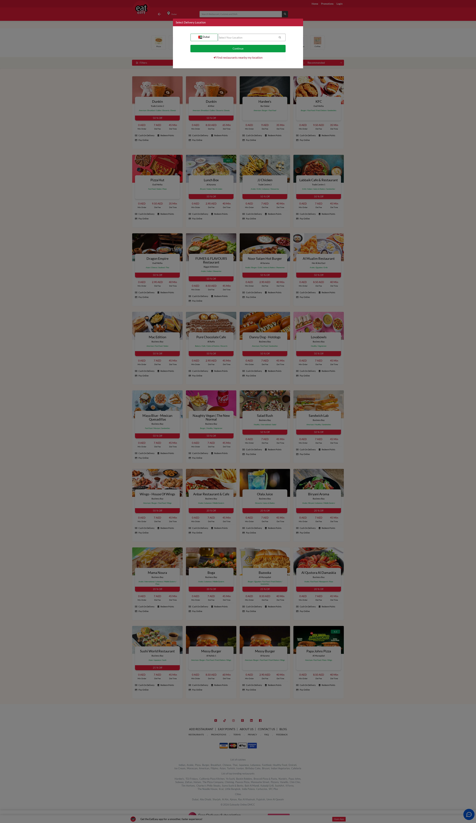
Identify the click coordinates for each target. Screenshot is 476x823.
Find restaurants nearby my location (239, 57)
